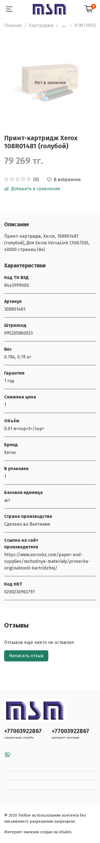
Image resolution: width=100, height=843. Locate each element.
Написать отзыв (26, 655)
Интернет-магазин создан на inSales (38, 832)
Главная (13, 25)
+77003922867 (23, 731)
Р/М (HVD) (85, 25)
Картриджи (41, 25)
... (64, 25)
